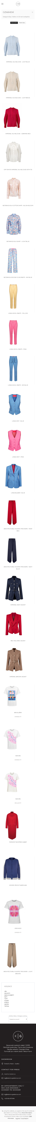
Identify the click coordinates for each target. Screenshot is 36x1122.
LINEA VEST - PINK (18, 457)
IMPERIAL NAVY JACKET (18, 605)
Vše (5, 991)
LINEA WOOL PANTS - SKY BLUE (18, 385)
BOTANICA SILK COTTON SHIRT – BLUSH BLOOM (18, 205)
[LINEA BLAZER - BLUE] (13, 476)
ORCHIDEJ (18, 928)
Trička (6, 1006)
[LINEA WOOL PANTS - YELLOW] (13, 296)
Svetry (6, 1004)
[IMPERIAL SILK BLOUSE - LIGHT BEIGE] (12, 81)
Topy (6, 998)
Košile (6, 1002)
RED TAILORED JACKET (18, 640)
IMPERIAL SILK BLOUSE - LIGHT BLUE (18, 62)
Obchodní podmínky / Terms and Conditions (18, 1047)
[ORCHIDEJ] (14, 911)
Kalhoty (7, 993)
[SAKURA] (12, 739)
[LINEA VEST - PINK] (14, 440)
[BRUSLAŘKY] (12, 696)
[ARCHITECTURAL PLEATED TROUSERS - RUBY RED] (12, 512)
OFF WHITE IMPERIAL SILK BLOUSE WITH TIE (18, 169)
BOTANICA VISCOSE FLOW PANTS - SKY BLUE (18, 277)
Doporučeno (14, 22)
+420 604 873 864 (9, 1098)
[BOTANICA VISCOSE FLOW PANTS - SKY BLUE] (12, 260)
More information (27, 1113)
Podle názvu (22, 22)
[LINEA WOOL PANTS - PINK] (13, 332)
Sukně (6, 1000)
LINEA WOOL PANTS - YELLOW (18, 313)
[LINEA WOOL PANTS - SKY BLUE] (13, 368)
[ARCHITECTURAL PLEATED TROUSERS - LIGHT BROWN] (12, 955)
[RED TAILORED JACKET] (13, 624)
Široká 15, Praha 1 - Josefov (11, 1063)
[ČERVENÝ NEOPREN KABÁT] (12, 825)
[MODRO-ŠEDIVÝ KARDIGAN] (12, 868)
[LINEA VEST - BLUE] (14, 404)
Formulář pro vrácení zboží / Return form (18, 1051)
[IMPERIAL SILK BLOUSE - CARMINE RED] (12, 117)
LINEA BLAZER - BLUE (18, 493)
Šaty (5, 997)
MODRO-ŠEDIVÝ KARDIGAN (18, 885)
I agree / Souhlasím (21, 1118)
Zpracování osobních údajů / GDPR (18, 1045)
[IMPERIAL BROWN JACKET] (14, 660)
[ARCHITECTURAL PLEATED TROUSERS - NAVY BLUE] (12, 550)
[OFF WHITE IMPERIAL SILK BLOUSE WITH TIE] (13, 153)
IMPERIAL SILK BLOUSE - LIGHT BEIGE (18, 97)
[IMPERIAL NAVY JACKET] (14, 588)
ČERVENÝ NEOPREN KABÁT (18, 842)
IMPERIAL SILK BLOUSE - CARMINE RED (18, 133)
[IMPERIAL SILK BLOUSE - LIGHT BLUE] (12, 45)
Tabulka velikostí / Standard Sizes (18, 1049)
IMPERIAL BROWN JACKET (18, 676)
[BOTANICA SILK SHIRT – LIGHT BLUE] (13, 224)
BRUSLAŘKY (18, 712)
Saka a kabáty (9, 995)
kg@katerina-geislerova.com (12, 1078)
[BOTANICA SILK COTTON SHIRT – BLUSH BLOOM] (13, 189)
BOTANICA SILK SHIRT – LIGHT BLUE (18, 241)
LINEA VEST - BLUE (18, 421)
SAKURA (18, 755)
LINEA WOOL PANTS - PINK (17, 349)
